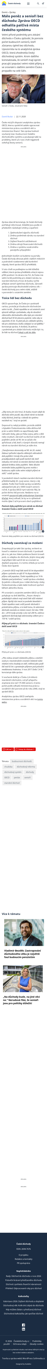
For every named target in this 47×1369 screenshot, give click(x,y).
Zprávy (12, 12)
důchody (30, 772)
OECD (7, 777)
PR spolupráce (23, 1263)
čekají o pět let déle (27, 332)
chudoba (8, 766)
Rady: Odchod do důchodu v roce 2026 (23, 1276)
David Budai (7, 116)
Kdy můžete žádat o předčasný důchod (23, 1309)
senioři (27, 777)
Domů (4, 12)
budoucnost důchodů (22, 761)
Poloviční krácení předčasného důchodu (23, 1280)
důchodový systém (12, 772)
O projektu (23, 1255)
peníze (17, 777)
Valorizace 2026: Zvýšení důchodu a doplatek (23, 1301)
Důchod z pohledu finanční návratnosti (23, 1284)
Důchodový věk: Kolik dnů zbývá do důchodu (23, 1305)
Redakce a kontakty (23, 1259)
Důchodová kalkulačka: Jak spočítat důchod (23, 1313)
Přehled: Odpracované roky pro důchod (24, 1288)
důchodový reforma (26, 766)
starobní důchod (12, 783)
